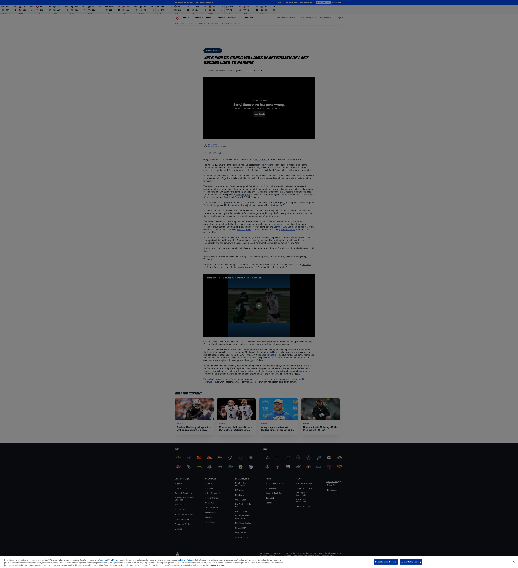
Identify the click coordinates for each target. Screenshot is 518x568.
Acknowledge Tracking (411, 562)
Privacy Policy (186, 560)
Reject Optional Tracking (385, 562)
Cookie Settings (217, 565)
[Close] (514, 562)
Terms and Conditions (108, 560)
